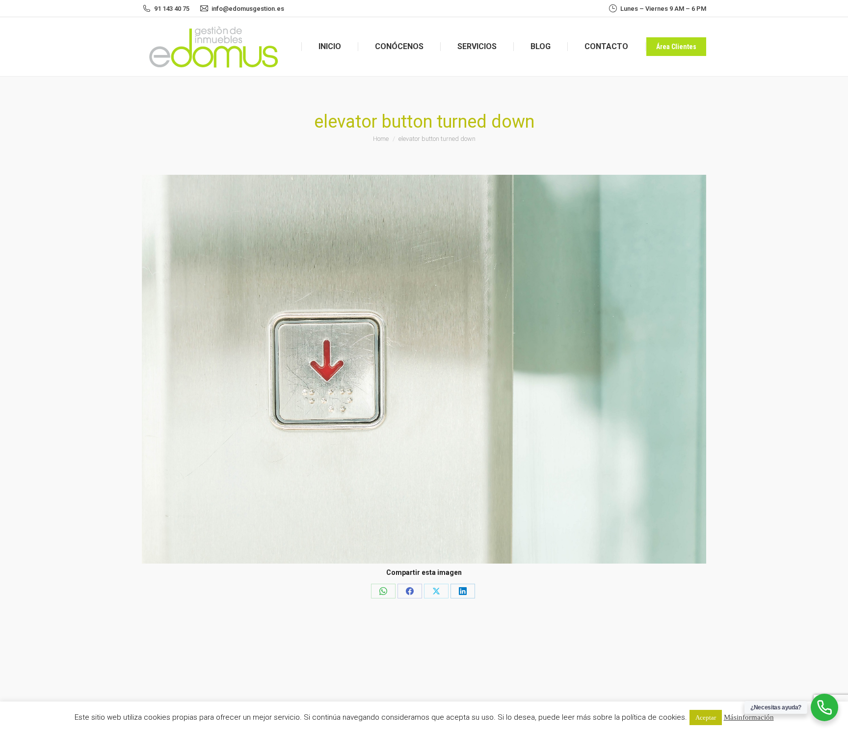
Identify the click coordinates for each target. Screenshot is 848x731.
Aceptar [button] (705, 717)
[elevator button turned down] (424, 369)
